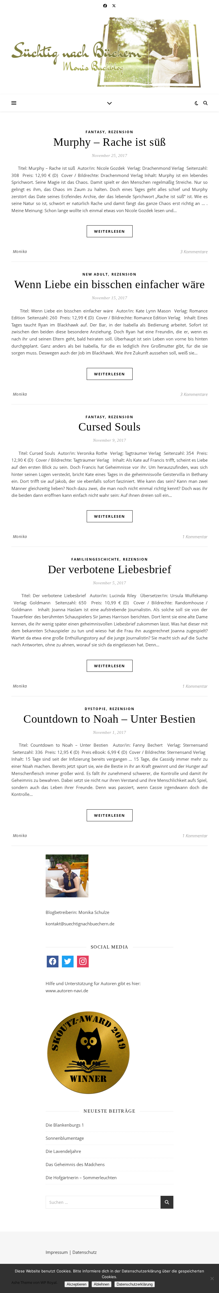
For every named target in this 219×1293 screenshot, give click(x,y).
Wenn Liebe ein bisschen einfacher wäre (109, 284)
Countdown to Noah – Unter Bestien (109, 718)
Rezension (120, 132)
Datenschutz (84, 1252)
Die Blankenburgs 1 (65, 1125)
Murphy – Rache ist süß (109, 142)
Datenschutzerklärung (135, 1284)
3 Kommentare (194, 251)
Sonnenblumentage (65, 1138)
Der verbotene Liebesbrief (109, 569)
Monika (20, 251)
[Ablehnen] (212, 1278)
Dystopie (95, 708)
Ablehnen (101, 1284)
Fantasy (95, 132)
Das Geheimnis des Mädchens (75, 1164)
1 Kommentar (195, 536)
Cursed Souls (109, 426)
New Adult (95, 274)
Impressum (57, 1252)
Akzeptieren (76, 1284)
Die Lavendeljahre (63, 1151)
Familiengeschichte (95, 559)
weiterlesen (109, 231)
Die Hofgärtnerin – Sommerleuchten (81, 1177)
